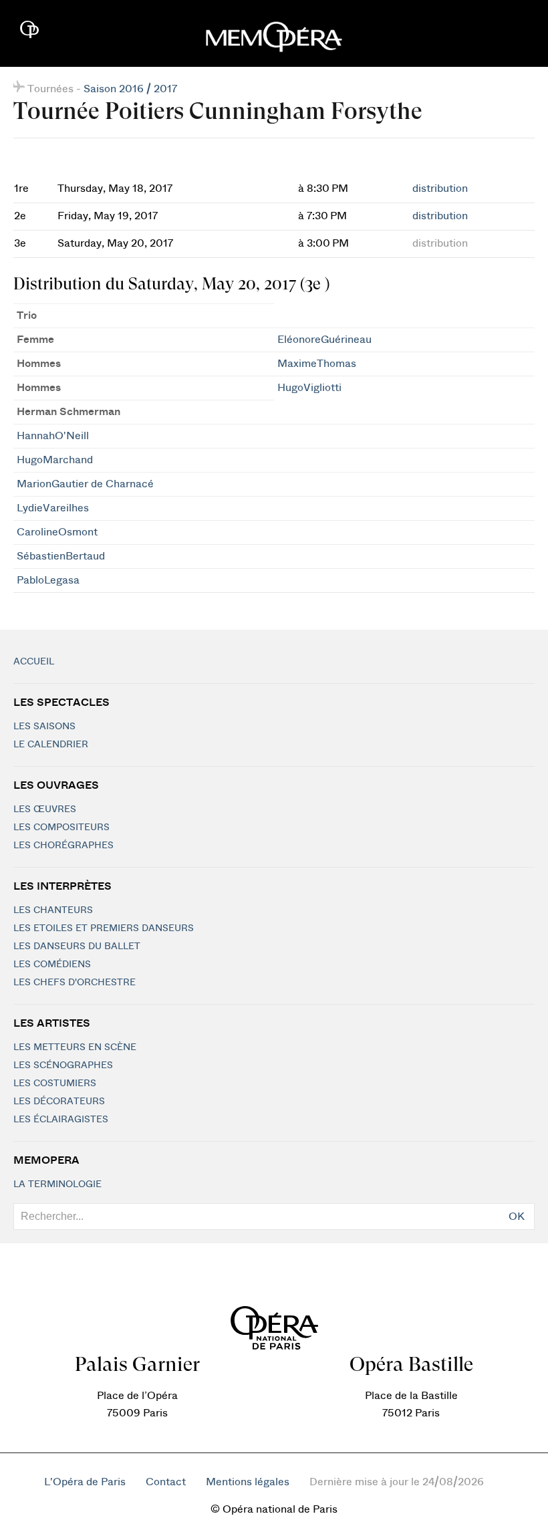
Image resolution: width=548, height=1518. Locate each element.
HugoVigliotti (309, 387)
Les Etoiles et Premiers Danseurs (103, 928)
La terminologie (57, 1184)
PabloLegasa (48, 580)
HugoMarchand (55, 460)
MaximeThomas (316, 363)
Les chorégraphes (63, 845)
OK (517, 1216)
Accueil (33, 661)
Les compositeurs (61, 827)
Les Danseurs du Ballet (76, 946)
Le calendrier (50, 744)
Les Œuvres (44, 809)
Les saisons (44, 726)
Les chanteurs (53, 910)
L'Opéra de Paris (85, 1482)
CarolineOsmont (57, 532)
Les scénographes (63, 1065)
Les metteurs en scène (74, 1047)
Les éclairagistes (60, 1119)
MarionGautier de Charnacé (85, 484)
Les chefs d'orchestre (74, 982)
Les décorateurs (59, 1101)
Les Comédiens (52, 964)
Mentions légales (247, 1482)
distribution (440, 188)
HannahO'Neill (53, 435)
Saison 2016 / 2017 (130, 89)
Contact (166, 1482)
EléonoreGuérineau (324, 339)
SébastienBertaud (61, 556)
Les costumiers (54, 1083)
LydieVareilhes (53, 508)
